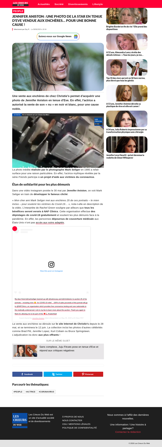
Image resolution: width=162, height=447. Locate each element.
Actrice (31, 392)
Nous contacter (72, 420)
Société (59, 4)
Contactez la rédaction (128, 432)
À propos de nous (73, 417)
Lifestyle (98, 4)
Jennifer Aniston (38, 318)
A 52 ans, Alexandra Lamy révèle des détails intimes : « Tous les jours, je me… (124, 53)
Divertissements (78, 4)
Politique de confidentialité (79, 428)
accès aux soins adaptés (50, 222)
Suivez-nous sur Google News (55, 36)
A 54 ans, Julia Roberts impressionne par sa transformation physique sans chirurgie (126, 130)
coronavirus (47, 392)
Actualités (44, 4)
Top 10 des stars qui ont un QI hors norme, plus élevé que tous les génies (125, 79)
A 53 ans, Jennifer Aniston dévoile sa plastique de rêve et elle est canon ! (123, 105)
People (18, 11)
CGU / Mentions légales (76, 424)
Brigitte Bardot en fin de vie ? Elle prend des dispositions (126, 28)
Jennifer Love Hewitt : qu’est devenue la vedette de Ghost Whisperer (125, 156)
